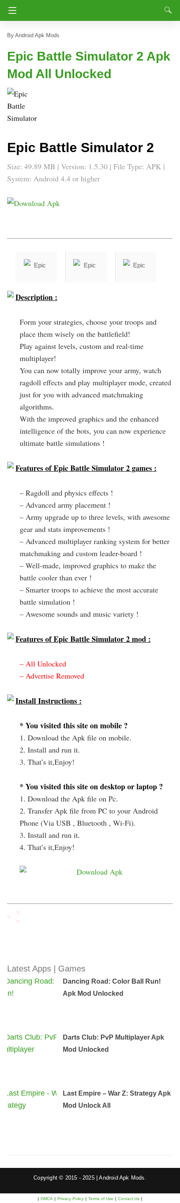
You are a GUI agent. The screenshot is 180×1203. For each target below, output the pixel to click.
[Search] (166, 10)
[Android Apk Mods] (91, 8)
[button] (24, 104)
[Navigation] (10, 10)
